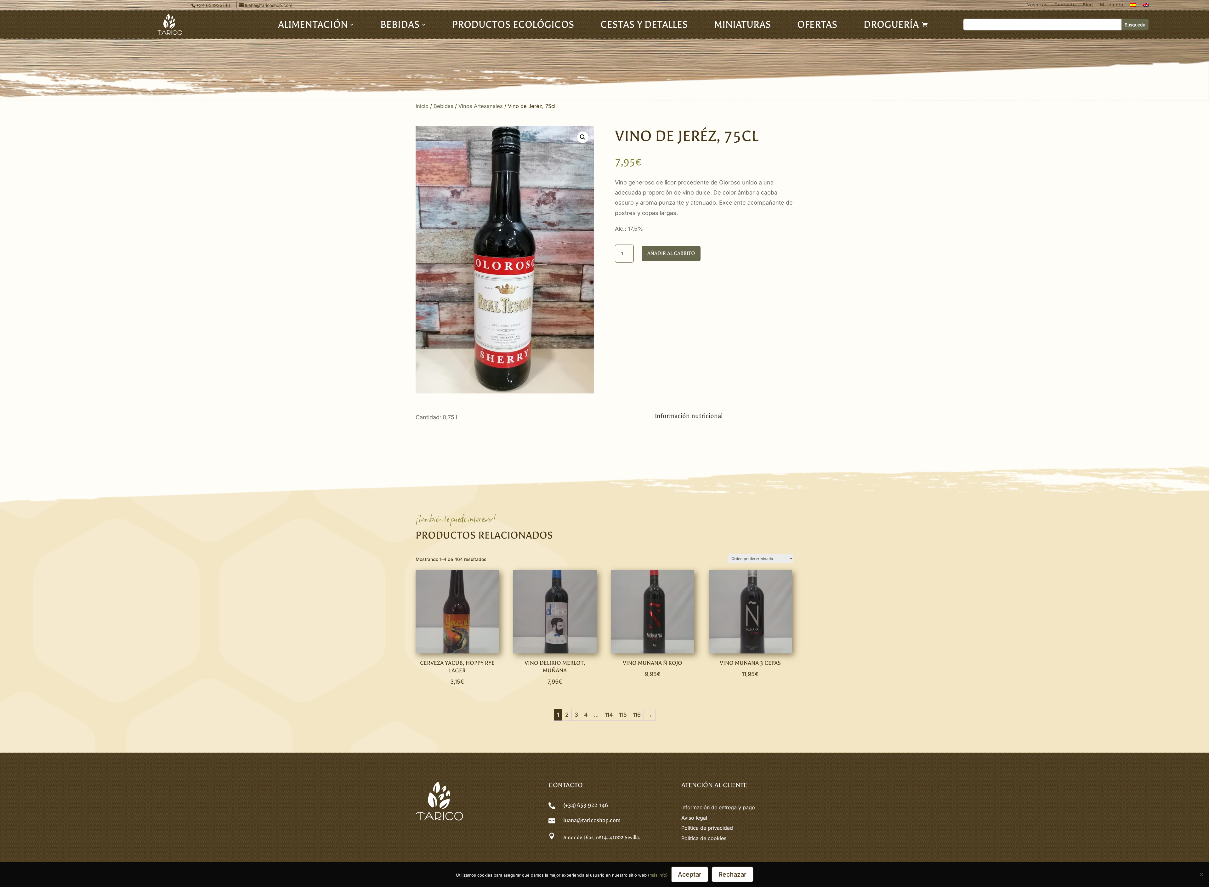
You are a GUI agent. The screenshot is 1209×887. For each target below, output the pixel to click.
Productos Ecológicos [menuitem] (513, 25)
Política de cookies (703, 838)
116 (637, 714)
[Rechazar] (1201, 874)
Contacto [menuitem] (1065, 5)
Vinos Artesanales (480, 106)
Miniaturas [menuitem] (742, 25)
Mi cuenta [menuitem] (1111, 5)
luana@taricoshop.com (592, 820)
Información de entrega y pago (718, 807)
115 (623, 714)
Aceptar (689, 874)
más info (658, 875)
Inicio (422, 106)
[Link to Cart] (925, 24)
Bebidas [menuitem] (400, 25)
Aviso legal (694, 818)
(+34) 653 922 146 (585, 805)
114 (609, 714)
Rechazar (732, 874)
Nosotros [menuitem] (1036, 5)
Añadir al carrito (671, 253)
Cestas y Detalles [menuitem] (644, 25)
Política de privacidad (707, 828)
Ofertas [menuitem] (817, 25)
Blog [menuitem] (1088, 5)
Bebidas (443, 106)
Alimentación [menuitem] (313, 25)
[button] (582, 137)
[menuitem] (1133, 6)
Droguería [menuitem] (891, 25)
